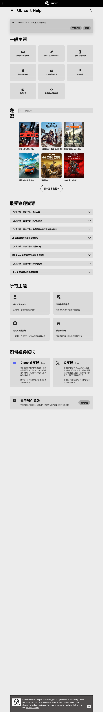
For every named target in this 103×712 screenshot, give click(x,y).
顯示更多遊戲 (50, 188)
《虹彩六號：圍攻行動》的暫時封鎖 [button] (27, 263)
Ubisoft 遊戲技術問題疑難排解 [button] (25, 237)
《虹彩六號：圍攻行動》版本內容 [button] (26, 212)
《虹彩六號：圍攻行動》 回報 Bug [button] (26, 246)
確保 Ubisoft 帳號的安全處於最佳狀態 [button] (28, 255)
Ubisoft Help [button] (29, 10)
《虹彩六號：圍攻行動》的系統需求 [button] (27, 220)
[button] (76, 28)
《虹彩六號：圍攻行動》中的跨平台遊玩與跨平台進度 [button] (34, 229)
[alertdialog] (51, 703)
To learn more (78, 705)
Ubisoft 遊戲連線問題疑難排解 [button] (25, 272)
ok (89, 706)
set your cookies (32, 708)
